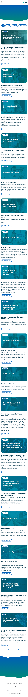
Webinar (15, 25)
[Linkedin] (15, 686)
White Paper (23, 25)
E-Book (8, 25)
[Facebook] (12, 686)
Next (19, 649)
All (3, 25)
